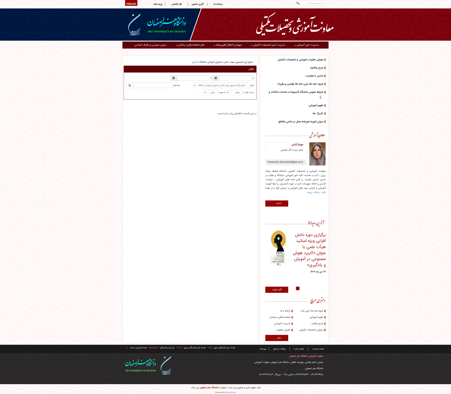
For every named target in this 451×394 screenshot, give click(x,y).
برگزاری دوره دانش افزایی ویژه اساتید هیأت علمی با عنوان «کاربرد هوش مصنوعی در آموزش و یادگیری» (309, 250)
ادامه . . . (277, 203)
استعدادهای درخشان (280, 317)
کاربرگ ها (318, 113)
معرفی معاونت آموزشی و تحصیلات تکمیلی (300, 60)
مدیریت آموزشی (282, 323)
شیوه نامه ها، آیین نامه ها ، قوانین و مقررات (310, 311)
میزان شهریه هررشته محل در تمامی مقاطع (300, 121)
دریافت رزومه (313, 192)
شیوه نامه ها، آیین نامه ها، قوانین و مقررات (300, 84)
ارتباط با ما (285, 311)
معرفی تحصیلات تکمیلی (311, 330)
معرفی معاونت (283, 330)
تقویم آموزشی (315, 105)
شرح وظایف (316, 68)
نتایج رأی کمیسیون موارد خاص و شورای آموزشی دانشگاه (226, 62)
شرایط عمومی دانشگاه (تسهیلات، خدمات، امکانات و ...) (296, 95)
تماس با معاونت (314, 76)
